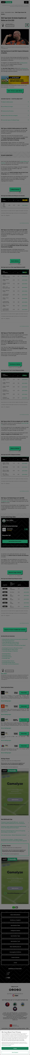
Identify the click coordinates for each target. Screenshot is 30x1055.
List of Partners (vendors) (6, 1045)
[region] (15, 1042)
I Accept (15, 1048)
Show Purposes (15, 1052)
